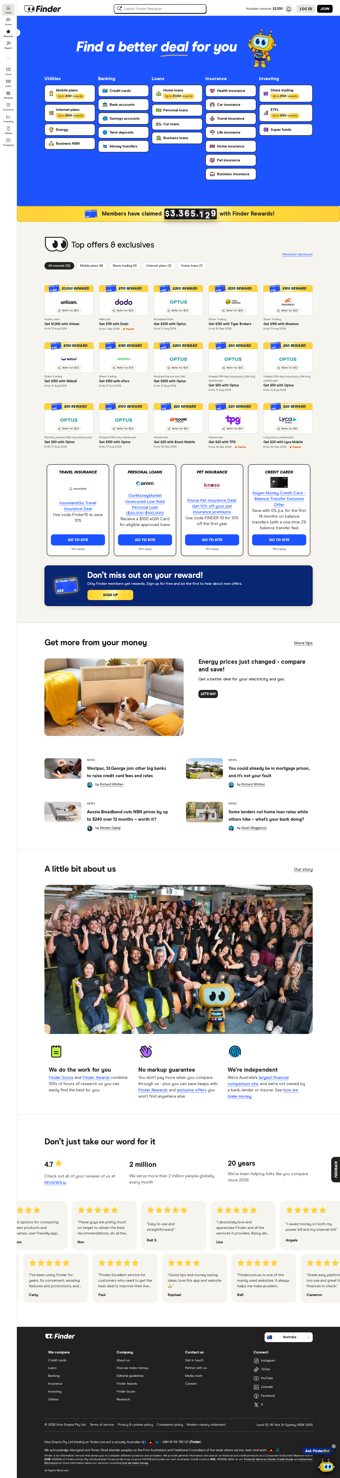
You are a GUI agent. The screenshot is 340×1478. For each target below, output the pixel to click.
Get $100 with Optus (114, 442)
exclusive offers (192, 1090)
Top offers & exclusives (112, 245)
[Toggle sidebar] (16, 32)
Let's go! (208, 694)
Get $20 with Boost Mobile (174, 442)
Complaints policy (170, 1424)
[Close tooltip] (334, 1446)
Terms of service (102, 1424)
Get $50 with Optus (224, 385)
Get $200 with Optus (170, 324)
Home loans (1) (191, 265)
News (91, 760)
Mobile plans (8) (91, 265)
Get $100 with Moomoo (281, 324)
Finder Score (61, 1078)
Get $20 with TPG (222, 442)
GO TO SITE (78, 540)
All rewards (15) (59, 265)
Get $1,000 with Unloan (61, 324)
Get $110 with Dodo (113, 324)
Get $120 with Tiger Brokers (230, 324)
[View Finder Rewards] (178, 214)
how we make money (135, 1463)
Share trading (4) (125, 265)
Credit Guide (285, 1459)
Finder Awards (96, 1078)
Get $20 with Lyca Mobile (283, 442)
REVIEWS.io (55, 1183)
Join (324, 9)
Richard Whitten (112, 784)
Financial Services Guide (259, 1459)
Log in (306, 8)
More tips (303, 643)
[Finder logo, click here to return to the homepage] (49, 8)
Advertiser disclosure (297, 254)
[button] (178, 357)
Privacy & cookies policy (135, 1424)
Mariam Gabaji (110, 828)
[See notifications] (288, 9)
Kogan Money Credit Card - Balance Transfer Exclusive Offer (279, 499)
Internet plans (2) (158, 265)
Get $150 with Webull (60, 381)
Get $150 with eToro (114, 381)
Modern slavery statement (206, 1424)
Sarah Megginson (254, 828)
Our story (303, 869)
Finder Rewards (153, 1090)
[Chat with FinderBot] (326, 1465)
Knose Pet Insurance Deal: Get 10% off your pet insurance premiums (212, 506)
